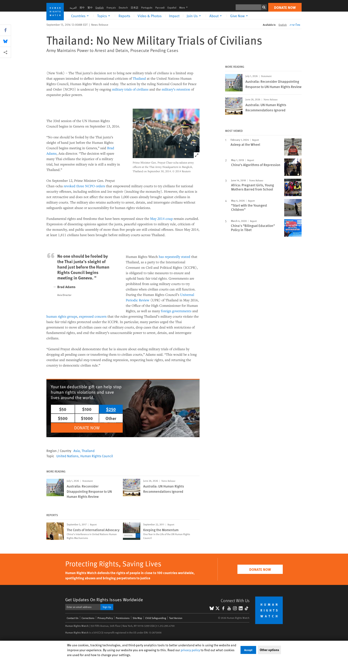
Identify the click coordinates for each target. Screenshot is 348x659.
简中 (82, 7)
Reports (124, 15)
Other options (269, 649)
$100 (87, 409)
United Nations (67, 455)
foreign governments (176, 311)
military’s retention (176, 89)
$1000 (87, 418)
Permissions (123, 618)
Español (171, 7)
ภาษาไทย (295, 24)
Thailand (139, 78)
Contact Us (72, 618)
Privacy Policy (105, 618)
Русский (160, 7)
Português (146, 7)
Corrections (88, 618)
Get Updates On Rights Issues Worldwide (104, 599)
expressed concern (93, 316)
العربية (73, 7)
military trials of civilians (130, 89)
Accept (248, 650)
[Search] (264, 7)
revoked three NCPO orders (84, 186)
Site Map (137, 618)
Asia (76, 450)
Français (111, 7)
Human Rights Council (96, 455)
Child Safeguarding (155, 618)
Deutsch (123, 7)
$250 (111, 409)
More (184, 7)
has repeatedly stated (174, 256)
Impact (174, 15)
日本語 (134, 7)
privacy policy (190, 650)
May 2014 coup (161, 218)
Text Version (175, 618)
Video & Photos (150, 15)
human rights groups (61, 316)
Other (110, 418)
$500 (63, 418)
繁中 (90, 7)
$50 (62, 409)
